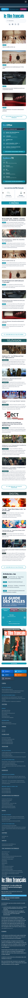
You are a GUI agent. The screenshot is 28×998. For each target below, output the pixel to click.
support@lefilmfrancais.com (7, 928)
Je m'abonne (14, 663)
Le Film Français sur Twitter (7, 867)
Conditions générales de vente (8, 857)
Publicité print (4, 863)
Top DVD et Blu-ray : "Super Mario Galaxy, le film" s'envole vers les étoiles (13, 577)
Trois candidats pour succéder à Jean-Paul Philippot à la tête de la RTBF (13, 766)
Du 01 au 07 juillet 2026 (6, 792)
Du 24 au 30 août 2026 (6, 737)
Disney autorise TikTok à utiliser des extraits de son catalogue (14, 827)
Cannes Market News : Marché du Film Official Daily (12, 876)
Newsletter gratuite (6, 801)
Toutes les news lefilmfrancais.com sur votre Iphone (12, 870)
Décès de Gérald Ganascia (7, 755)
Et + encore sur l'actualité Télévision (14, 487)
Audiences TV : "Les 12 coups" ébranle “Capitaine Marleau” (13, 780)
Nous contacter (5, 853)
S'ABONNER (23, 9)
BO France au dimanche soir (10, 129)
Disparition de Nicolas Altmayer (13, 581)
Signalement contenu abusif (7, 859)
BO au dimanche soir (6, 711)
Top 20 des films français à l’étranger (9, 723)
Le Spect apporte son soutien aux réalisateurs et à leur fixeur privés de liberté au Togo (13, 753)
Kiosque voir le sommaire (7, 800)
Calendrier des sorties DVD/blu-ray (9, 844)
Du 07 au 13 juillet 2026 (6, 791)
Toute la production (14, 623)
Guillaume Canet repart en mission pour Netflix (11, 820)
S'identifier (5, 9)
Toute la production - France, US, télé (9, 803)
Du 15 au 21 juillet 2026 (6, 789)
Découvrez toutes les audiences (14, 181)
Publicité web (4, 861)
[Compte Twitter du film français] (15, 24)
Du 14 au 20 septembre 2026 (7, 742)
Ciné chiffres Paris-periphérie (7, 717)
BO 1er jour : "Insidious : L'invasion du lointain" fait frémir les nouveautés (14, 586)
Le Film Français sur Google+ (7, 869)
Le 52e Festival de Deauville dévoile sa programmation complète (14, 591)
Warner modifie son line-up (7, 689)
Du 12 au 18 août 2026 (6, 788)
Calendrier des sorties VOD (7, 845)
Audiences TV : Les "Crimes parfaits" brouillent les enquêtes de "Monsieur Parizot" (13, 783)
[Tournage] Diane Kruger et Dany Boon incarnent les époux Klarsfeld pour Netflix (13, 819)
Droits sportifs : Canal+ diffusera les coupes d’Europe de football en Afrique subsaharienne (13, 762)
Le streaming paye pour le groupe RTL (9, 825)
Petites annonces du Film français (8, 806)
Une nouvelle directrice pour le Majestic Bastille (11, 692)
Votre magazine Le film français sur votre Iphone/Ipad (12, 872)
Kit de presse (4, 860)
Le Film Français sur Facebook (7, 866)
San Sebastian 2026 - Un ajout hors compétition (11, 701)
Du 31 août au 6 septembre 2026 (8, 739)
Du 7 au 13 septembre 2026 (7, 740)
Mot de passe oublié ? (14, 9)
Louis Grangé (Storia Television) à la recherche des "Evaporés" (14, 756)
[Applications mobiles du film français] (18, 24)
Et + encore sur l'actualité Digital (13, 567)
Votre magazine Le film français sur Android (10, 873)
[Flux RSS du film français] (9, 24)
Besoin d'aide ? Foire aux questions (9, 807)
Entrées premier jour (6, 716)
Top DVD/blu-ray (5, 836)
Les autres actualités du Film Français (14, 117)
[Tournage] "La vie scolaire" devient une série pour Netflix (13, 816)
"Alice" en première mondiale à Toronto (9, 764)
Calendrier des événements (7, 804)
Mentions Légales (5, 854)
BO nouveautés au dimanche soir (8, 713)
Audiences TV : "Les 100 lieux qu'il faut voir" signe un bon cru (13, 776)
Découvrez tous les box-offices (14, 151)
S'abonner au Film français (7, 798)
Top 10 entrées (4, 714)
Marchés (3, 731)
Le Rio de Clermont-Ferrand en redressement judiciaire (13, 690)
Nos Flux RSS (4, 874)
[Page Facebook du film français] (12, 24)
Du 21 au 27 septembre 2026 (7, 743)
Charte (3, 864)
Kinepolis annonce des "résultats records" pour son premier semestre (13, 699)
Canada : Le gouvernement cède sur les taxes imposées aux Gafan (13, 829)
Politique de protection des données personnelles (12, 856)
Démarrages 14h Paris (6, 710)
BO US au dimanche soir (6, 722)
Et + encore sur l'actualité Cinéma (13, 334)
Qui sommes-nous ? (6, 851)
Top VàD (3, 837)
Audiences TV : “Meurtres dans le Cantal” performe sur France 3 (14, 778)
